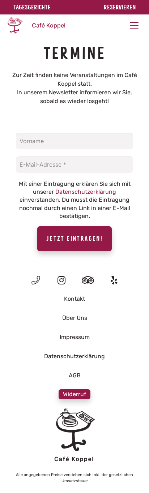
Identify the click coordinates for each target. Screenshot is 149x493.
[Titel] (35, 280)
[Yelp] (114, 280)
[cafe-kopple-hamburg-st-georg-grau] (74, 435)
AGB (75, 375)
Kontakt (74, 298)
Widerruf (74, 394)
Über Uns (74, 317)
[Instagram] (62, 280)
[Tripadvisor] (88, 280)
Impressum (75, 337)
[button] (134, 25)
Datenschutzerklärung (85, 191)
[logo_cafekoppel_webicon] (15, 25)
